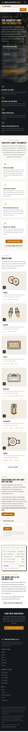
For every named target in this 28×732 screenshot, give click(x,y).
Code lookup (5, 672)
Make (4, 57)
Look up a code (8, 514)
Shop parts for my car (15, 628)
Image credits (5, 700)
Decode (23, 9)
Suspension (4, 662)
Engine (3, 665)
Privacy (3, 697)
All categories (5, 682)
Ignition (3, 655)
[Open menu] (24, 2)
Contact (4, 692)
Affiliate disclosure (6, 695)
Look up (7, 529)
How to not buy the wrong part (13, 603)
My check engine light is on (14, 246)
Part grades (4, 680)
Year (4, 51)
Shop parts (14, 71)
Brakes (3, 652)
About (3, 689)
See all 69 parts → (14, 467)
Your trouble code (8, 521)
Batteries (4, 660)
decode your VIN (8, 73)
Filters (3, 657)
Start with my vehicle (14, 241)
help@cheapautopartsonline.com (9, 726)
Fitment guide (5, 677)
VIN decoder (4, 675)
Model (4, 63)
